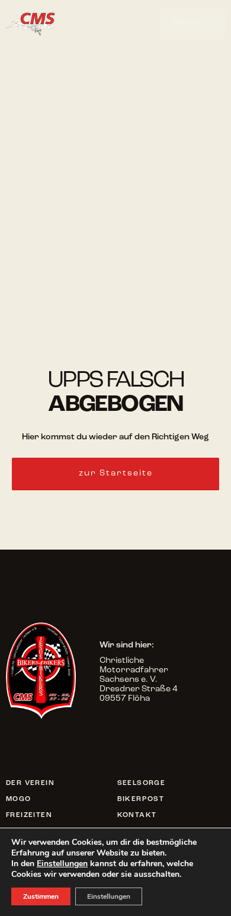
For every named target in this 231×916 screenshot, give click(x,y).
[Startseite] (44, 23)
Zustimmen (41, 896)
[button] (115, 474)
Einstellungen (62, 863)
